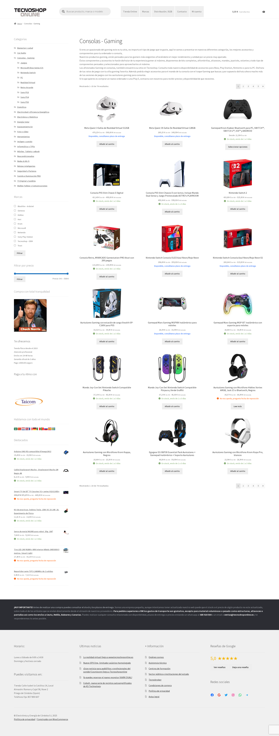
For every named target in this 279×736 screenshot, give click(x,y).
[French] (31, 428)
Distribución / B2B (163, 11)
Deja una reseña (240, 667)
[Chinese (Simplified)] (20, 428)
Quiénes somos (156, 657)
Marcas (145, 11)
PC (21, 77)
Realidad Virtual (27, 82)
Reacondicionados (25, 156)
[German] (35, 428)
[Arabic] (16, 428)
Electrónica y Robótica (27, 117)
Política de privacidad (159, 690)
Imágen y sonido (24, 141)
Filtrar (20, 253)
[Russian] (46, 428)
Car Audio (21, 53)
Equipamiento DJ (25, 126)
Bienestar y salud (25, 48)
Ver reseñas (219, 667)
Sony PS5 (24, 102)
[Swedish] (54, 428)
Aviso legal (154, 696)
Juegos (23, 63)
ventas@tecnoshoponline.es (239, 614)
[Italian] (38, 428)
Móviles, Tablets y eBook (28, 151)
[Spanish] (50, 428)
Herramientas (23, 136)
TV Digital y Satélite (26, 181)
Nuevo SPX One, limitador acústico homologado (107, 662)
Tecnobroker (155, 679)
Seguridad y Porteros (26, 171)
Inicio (19, 23)
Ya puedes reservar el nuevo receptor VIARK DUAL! (107, 677)
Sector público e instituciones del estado (169, 674)
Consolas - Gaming (25, 58)
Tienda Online (130, 11)
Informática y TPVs (26, 146)
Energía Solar (23, 122)
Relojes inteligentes (26, 166)
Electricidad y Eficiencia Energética (33, 112)
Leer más (238, 406)
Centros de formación (159, 668)
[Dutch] (23, 428)
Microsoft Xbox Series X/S (31, 67)
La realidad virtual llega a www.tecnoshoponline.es (108, 657)
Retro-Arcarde (26, 87)
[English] (27, 428)
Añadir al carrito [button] (106, 144)
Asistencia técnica (158, 662)
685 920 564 (205, 614)
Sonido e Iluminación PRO (29, 176)
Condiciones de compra (160, 685)
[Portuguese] (42, 428)
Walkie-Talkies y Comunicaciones (32, 185)
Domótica (21, 107)
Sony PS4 (24, 97)
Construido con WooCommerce (52, 719)
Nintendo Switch (28, 72)
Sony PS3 (24, 92)
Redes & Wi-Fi (23, 161)
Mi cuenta (196, 11)
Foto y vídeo (22, 131)
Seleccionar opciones (237, 146)
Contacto (182, 11)
